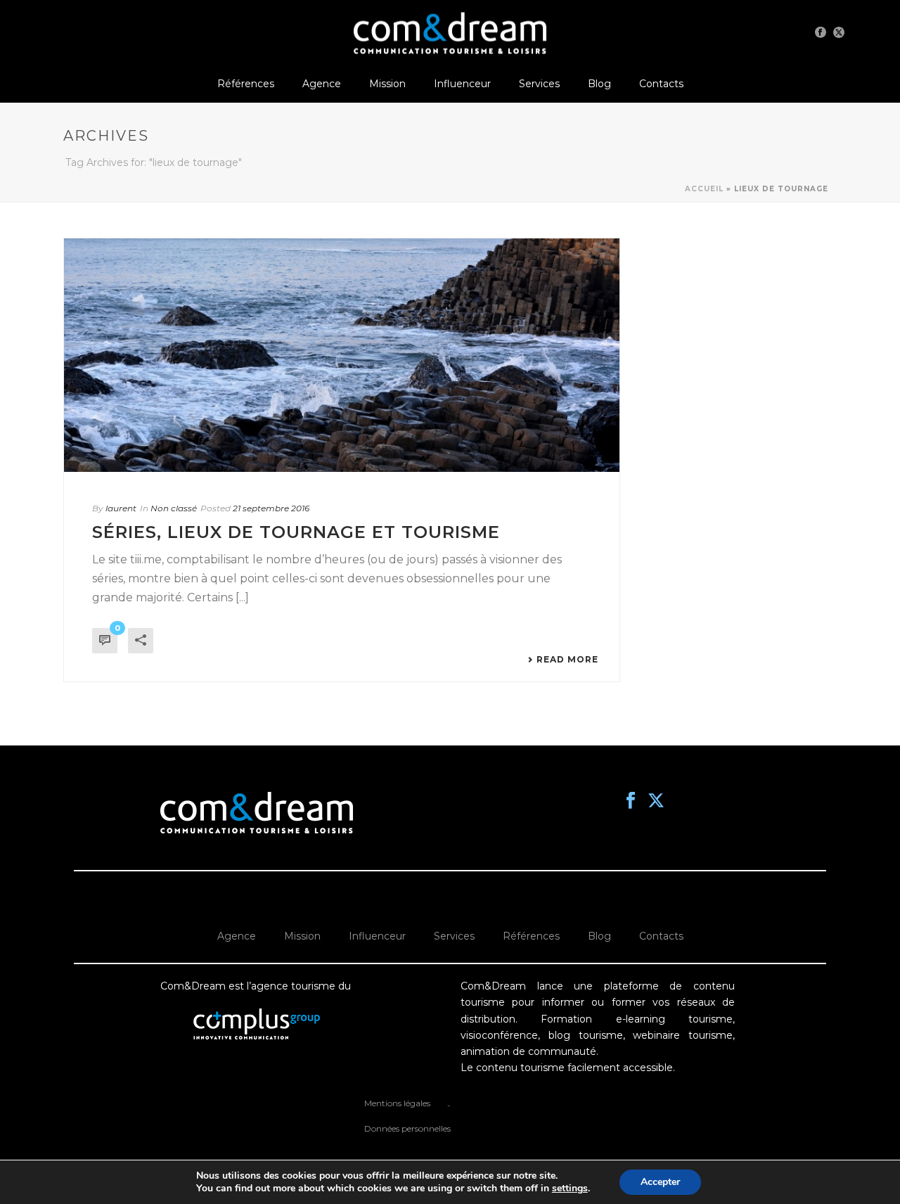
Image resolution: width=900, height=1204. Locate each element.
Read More (567, 659)
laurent (120, 508)
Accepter (660, 1182)
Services (539, 83)
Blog (599, 83)
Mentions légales (397, 1103)
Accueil (704, 188)
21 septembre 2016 (271, 508)
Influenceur (462, 83)
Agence (321, 83)
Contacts (661, 83)
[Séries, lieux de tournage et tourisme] (341, 355)
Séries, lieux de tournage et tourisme (296, 532)
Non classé (173, 508)
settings (570, 1188)
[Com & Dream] (450, 31)
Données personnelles (407, 1128)
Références (245, 83)
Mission (387, 83)
